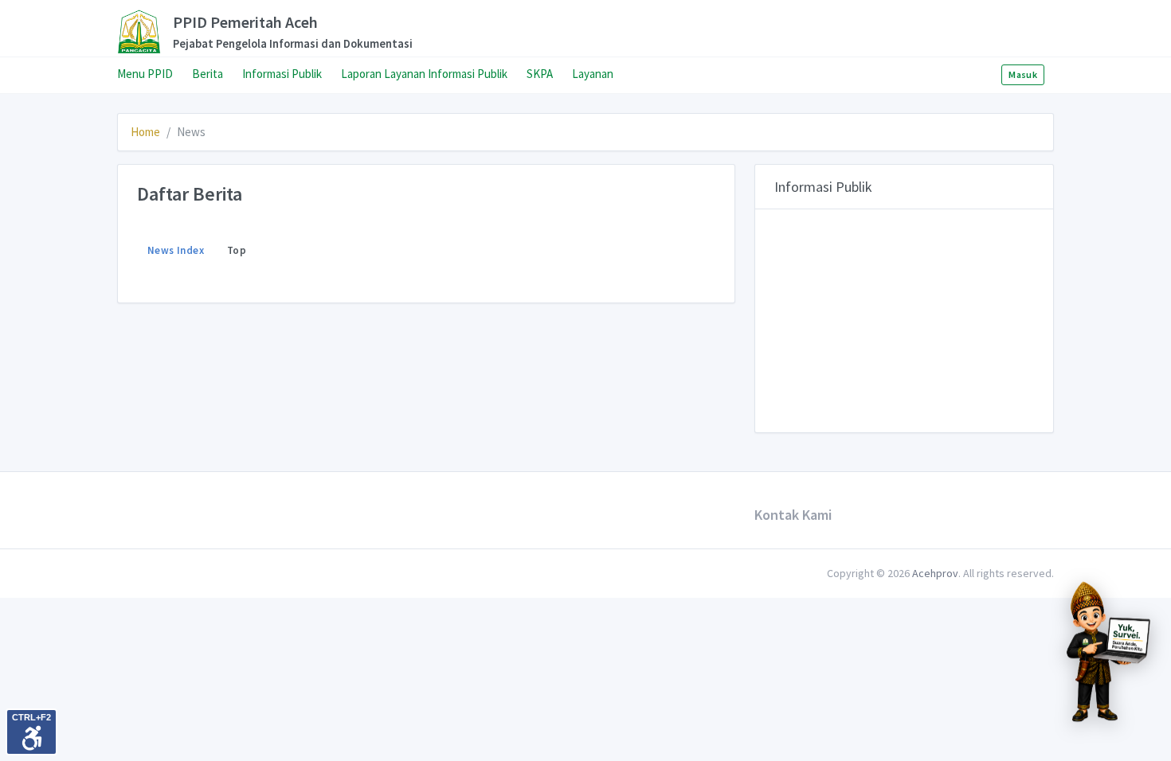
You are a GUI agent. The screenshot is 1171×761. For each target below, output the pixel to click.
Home (145, 131)
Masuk (1022, 74)
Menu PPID (145, 73)
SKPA (540, 73)
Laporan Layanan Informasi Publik (424, 73)
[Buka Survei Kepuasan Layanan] (1107, 650)
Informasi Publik (282, 73)
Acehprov (935, 573)
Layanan (592, 73)
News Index (175, 250)
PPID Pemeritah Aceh (265, 31)
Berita (207, 73)
